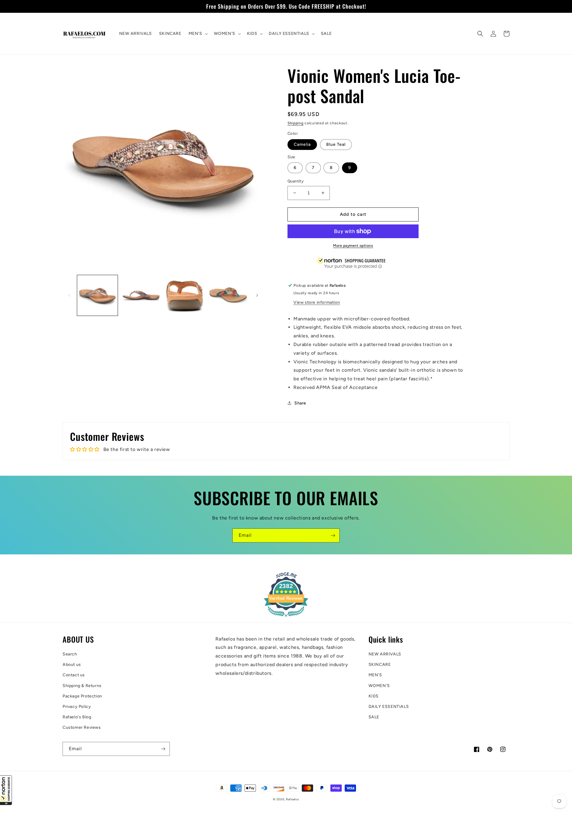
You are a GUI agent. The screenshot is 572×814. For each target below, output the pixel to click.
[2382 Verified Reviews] (286, 618)
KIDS (374, 696)
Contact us (74, 674)
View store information (316, 302)
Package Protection (82, 696)
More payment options (353, 246)
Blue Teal (336, 144)
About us (72, 664)
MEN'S (375, 674)
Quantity (295, 181)
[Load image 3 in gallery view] (184, 295)
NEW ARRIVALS (385, 654)
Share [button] (300, 403)
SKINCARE (380, 664)
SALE (374, 717)
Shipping (295, 123)
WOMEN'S (379, 685)
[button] (6, 790)
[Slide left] (69, 295)
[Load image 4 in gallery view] (228, 295)
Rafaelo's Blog (77, 717)
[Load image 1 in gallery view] (97, 295)
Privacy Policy (77, 706)
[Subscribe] (332, 535)
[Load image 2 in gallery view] (141, 295)
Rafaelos (292, 799)
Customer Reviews (82, 727)
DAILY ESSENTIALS (389, 706)
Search (70, 654)
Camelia (302, 144)
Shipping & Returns (82, 685)
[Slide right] (257, 295)
